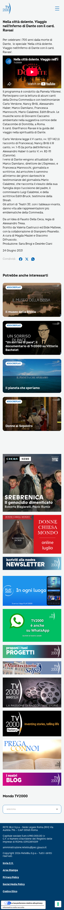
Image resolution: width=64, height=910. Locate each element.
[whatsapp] (33, 259)
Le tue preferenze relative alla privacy (26, 903)
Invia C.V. (8, 863)
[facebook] (20, 259)
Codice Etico (10, 891)
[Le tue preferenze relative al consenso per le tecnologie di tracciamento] (58, 904)
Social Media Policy (14, 884)
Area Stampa (10, 870)
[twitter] (26, 259)
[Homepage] (7, 8)
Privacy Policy (11, 877)
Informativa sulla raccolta (13, 907)
